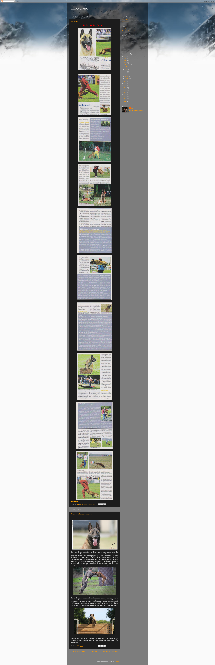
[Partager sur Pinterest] (105, 504)
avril (126, 74)
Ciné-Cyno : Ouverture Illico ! (129, 30)
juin (126, 69)
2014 (125, 96)
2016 (125, 92)
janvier (127, 78)
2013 (125, 99)
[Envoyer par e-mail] (99, 504)
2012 (125, 101)
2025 (125, 58)
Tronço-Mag (125, 19)
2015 (125, 94)
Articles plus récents (78, 651)
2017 (125, 90)
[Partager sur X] (102, 504)
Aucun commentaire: (90, 504)
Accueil (94, 651)
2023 (125, 63)
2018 (125, 88)
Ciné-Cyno (79, 8)
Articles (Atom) (82, 655)
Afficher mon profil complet (136, 110)
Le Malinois (74, 21)
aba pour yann (126, 21)
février (127, 76)
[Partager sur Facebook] (103, 504)
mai (126, 71)
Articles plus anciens (110, 651)
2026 (125, 56)
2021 (125, 81)
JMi (132, 108)
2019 (125, 85)
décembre (128, 65)
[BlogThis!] (100, 504)
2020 (125, 83)
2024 (125, 60)
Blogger (117, 661)
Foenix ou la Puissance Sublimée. (81, 514)
